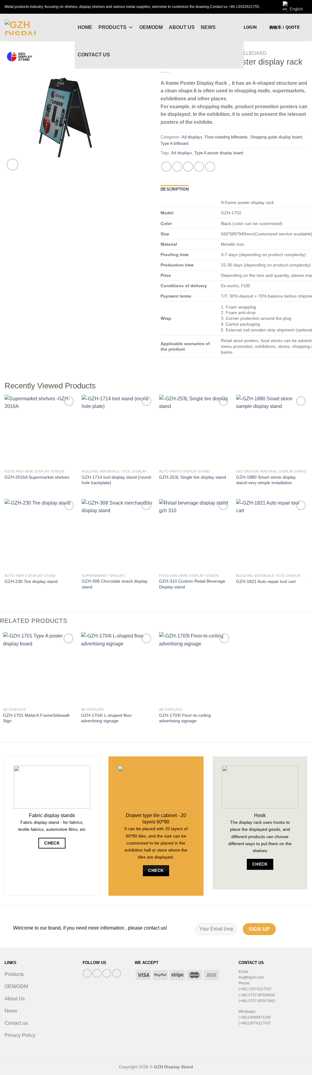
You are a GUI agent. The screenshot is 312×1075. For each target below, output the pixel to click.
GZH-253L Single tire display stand (192, 477)
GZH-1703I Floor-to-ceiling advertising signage (185, 718)
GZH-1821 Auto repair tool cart (266, 581)
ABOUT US (182, 27)
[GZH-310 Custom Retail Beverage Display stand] (194, 534)
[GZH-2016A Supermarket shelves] (40, 430)
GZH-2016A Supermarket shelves (37, 477)
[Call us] (106, 973)
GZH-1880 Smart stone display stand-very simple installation (266, 480)
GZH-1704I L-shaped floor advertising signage (106, 718)
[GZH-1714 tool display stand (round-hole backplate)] (117, 430)
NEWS (208, 27)
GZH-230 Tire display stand (31, 581)
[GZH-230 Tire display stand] (40, 534)
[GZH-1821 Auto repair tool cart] (271, 534)
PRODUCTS (112, 27)
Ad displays (192, 137)
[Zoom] (13, 164)
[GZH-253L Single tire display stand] (194, 430)
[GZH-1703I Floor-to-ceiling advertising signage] (195, 668)
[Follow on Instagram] (97, 973)
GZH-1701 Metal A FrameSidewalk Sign (36, 718)
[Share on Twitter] (177, 167)
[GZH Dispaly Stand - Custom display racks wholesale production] (35, 27)
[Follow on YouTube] (116, 973)
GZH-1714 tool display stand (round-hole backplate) (117, 480)
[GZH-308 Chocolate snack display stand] (117, 534)
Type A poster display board (218, 153)
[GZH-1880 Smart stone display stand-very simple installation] (271, 430)
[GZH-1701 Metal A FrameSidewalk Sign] (39, 668)
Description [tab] (175, 189)
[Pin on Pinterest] (199, 167)
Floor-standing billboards (226, 137)
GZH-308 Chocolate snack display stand (114, 584)
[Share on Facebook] (166, 167)
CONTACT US (94, 54)
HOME (85, 27)
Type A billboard (174, 143)
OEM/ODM (151, 27)
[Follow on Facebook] (87, 973)
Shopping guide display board (276, 137)
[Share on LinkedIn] (210, 167)
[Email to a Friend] (188, 167)
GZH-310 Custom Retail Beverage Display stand (192, 584)
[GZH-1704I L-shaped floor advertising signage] (117, 668)
